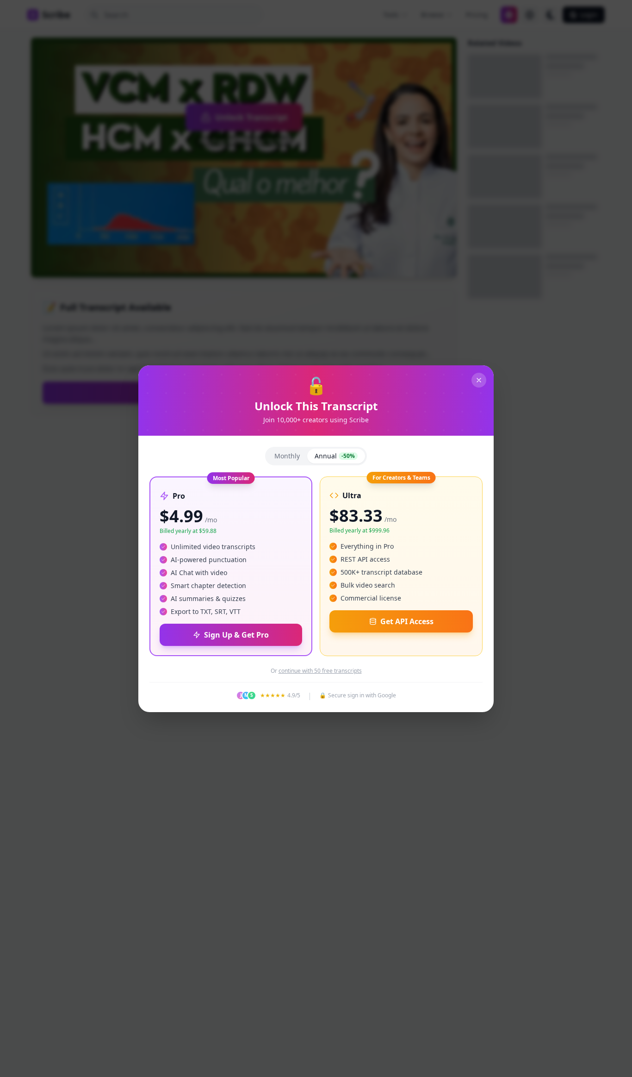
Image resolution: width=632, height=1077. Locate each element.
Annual (335, 455)
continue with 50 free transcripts (320, 671)
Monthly (287, 455)
